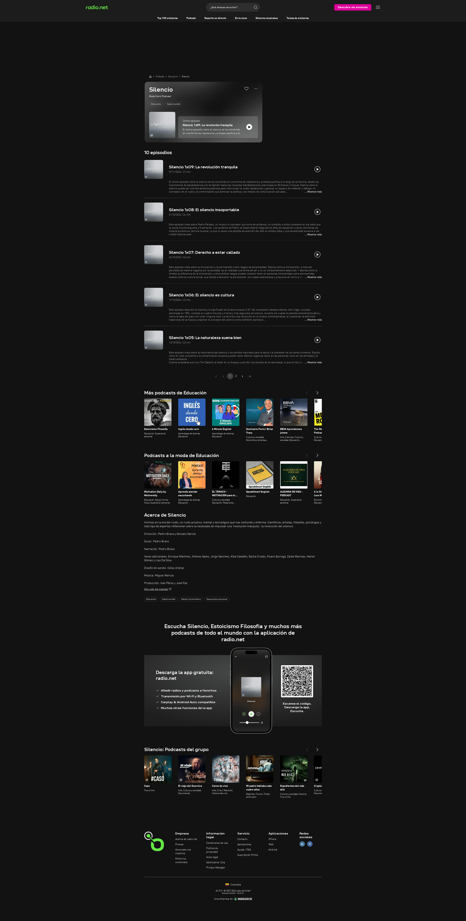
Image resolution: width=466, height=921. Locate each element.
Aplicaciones (244, 844)
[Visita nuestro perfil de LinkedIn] (302, 844)
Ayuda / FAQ (244, 850)
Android (272, 850)
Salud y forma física (191, 599)
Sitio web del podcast (156, 589)
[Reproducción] (249, 127)
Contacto (242, 839)
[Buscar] (255, 7)
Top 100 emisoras (167, 18)
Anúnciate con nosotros (183, 852)
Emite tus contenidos (181, 860)
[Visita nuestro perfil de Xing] (309, 844)
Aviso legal (212, 857)
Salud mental (173, 104)
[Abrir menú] (378, 7)
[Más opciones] (256, 89)
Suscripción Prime (247, 855)
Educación (156, 104)
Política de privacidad (212, 850)
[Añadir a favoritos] (246, 88)
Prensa (179, 844)
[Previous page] (223, 376)
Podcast (191, 18)
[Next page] (242, 376)
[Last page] (250, 376)
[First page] (216, 376)
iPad (270, 844)
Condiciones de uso (217, 843)
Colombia (235, 884)
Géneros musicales (267, 18)
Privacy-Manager (215, 867)
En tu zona (241, 18)
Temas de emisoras (298, 18)
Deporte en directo (215, 18)
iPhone (272, 839)
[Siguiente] (317, 391)
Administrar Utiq (215, 862)
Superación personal (216, 599)
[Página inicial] (150, 76)
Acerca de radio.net (186, 839)
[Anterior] (307, 391)
